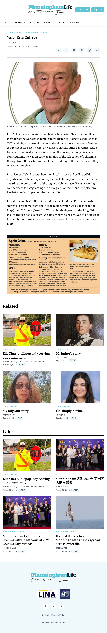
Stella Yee (12, 43)
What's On (19, 23)
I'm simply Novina (69, 410)
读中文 (58, 474)
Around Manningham (37, 33)
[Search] (7, 10)
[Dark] (4, 9)
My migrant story (16, 410)
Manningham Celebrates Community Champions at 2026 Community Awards (26, 540)
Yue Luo (21, 361)
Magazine (35, 23)
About (62, 23)
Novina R (60, 415)
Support (98, 9)
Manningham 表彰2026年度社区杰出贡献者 (80, 480)
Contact (45, 615)
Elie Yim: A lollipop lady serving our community (26, 355)
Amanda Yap (9, 415)
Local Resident (15, 33)
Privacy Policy (58, 615)
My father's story (68, 353)
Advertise (49, 23)
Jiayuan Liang (36, 361)
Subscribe (82, 9)
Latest (6, 23)
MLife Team (61, 358)
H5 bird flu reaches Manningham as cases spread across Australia (78, 540)
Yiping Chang (9, 361)
